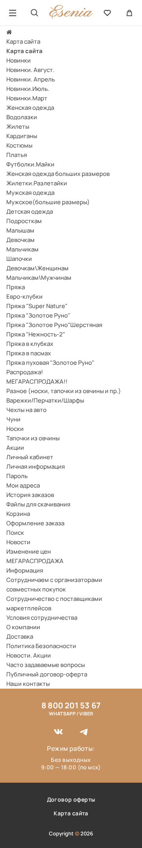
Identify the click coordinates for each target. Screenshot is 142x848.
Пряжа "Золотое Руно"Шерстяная (54, 325)
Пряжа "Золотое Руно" (38, 315)
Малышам (20, 230)
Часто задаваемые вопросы (45, 665)
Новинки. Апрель (30, 79)
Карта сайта (23, 41)
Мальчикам (22, 249)
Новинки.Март (26, 98)
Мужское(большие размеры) (48, 202)
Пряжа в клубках (29, 344)
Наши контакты (28, 684)
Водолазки (21, 117)
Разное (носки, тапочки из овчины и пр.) (63, 391)
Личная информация (35, 466)
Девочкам (20, 240)
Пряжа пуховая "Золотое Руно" (50, 362)
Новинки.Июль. (27, 89)
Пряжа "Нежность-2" (35, 334)
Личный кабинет (29, 457)
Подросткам (24, 221)
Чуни (13, 419)
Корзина (18, 514)
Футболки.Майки (30, 164)
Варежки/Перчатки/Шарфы (45, 400)
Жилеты (17, 126)
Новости (18, 542)
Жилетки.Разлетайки (36, 183)
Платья (16, 155)
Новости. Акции (28, 655)
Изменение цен (28, 551)
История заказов (30, 495)
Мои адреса (23, 485)
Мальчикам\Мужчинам (38, 277)
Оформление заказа (35, 523)
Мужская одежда (30, 192)
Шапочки (19, 259)
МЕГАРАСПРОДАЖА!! (36, 381)
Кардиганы (21, 136)
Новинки (18, 60)
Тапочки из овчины (33, 438)
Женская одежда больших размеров (58, 174)
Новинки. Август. (30, 70)
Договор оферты (71, 799)
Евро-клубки (24, 296)
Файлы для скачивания (38, 504)
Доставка (19, 636)
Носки (15, 429)
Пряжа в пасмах (28, 353)
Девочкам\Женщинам (37, 268)
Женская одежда (30, 107)
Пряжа (15, 287)
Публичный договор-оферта (46, 674)
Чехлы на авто (26, 410)
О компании (23, 627)
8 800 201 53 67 (71, 705)
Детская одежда (29, 211)
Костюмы (19, 145)
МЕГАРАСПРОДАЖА (35, 561)
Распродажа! (24, 372)
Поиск (15, 532)
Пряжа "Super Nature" (36, 306)
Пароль (17, 476)
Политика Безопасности (41, 646)
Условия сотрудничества (41, 617)
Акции (15, 447)
